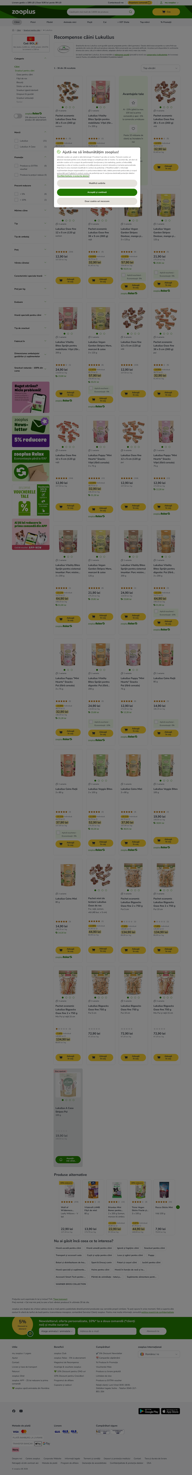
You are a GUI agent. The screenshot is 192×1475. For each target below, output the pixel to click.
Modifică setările (97, 183)
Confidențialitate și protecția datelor (73, 176)
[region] (97, 177)
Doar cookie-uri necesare (97, 201)
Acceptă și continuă (97, 192)
